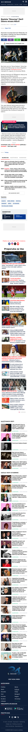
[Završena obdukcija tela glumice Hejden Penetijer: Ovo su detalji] (6, 563)
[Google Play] (19, 708)
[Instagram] (12, 244)
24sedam (3, 146)
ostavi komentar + (19, 216)
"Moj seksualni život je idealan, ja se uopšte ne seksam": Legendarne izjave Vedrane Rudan (18, 426)
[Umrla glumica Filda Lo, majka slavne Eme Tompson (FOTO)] (6, 619)
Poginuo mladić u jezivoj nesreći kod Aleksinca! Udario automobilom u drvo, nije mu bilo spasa (15, 188)
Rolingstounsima (16, 69)
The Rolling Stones (7, 206)
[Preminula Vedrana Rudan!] (6, 446)
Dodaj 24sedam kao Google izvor (15, 43)
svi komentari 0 (7, 217)
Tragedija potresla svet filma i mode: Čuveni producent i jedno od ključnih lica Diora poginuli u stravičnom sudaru (18, 543)
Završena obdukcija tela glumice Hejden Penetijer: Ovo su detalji (19, 561)
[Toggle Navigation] (26, 1)
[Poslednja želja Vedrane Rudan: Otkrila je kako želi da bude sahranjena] (6, 488)
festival (18, 201)
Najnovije (3, 4)
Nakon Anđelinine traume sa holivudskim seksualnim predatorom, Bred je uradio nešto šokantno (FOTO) (19, 534)
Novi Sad (17, 701)
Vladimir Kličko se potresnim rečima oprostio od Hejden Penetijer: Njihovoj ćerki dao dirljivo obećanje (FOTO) (19, 552)
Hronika (3, 696)
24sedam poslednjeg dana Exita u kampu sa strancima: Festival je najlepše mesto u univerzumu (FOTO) (16, 126)
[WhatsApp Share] (17, 39)
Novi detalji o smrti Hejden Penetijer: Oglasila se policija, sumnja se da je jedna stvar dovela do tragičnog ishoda (19, 589)
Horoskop (17, 699)
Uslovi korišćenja (9, 726)
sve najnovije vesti (14, 193)
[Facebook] (9, 244)
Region (17, 696)
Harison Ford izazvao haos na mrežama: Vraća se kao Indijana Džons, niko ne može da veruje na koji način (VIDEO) (19, 608)
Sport (20, 4)
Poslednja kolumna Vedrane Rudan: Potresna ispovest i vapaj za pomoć (19, 496)
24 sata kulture (15, 16)
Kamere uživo (10, 4)
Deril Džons (10, 201)
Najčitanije (14, 158)
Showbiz (25, 4)
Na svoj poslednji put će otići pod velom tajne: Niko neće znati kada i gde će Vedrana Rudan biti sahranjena (19, 506)
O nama (5, 722)
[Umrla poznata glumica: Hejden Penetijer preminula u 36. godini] (6, 516)
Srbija (16, 692)
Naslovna (3, 16)
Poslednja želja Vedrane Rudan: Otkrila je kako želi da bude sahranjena (19, 487)
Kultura (8, 16)
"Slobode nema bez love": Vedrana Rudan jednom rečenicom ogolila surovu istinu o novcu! (19, 599)
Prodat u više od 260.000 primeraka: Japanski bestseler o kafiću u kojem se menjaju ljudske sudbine (19, 655)
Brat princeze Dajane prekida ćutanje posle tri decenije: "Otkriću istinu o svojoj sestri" (19, 454)
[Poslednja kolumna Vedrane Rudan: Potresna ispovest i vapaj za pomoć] (6, 498)
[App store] (8, 708)
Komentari (22, 158)
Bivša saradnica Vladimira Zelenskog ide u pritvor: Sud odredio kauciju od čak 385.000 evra (16, 182)
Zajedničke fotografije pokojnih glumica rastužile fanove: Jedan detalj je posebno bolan (19, 580)
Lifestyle (3, 701)
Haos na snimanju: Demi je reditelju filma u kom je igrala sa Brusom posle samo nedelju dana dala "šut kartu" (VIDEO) (15, 163)
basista (4, 201)
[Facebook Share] (4, 39)
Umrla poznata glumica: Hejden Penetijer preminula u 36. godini (19, 514)
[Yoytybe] (15, 717)
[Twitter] (15, 244)
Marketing (22, 722)
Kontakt (10, 722)
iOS (12, 145)
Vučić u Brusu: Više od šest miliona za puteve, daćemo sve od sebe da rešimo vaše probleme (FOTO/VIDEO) (16, 170)
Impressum (16, 722)
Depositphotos (19, 726)
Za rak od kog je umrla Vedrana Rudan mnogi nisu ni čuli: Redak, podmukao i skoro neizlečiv (19, 436)
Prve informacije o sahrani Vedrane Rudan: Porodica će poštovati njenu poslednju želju (19, 478)
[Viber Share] (11, 39)
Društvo (3, 699)
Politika (16, 4)
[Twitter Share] (24, 39)
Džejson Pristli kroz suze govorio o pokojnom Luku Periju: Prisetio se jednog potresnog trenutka (19, 636)
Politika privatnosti (17, 724)
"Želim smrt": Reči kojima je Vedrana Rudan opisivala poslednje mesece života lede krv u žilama (19, 464)
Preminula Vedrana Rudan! (19, 443)
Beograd (17, 694)
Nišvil (9, 203)
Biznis (16, 687)
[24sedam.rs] (6, 2)
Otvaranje (16, 203)
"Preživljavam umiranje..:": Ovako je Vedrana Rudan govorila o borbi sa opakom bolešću (19, 524)
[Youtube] (18, 244)
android (17, 145)
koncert (4, 203)
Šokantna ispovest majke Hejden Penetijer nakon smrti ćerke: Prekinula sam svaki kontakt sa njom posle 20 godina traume (19, 571)
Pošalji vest (9, 724)
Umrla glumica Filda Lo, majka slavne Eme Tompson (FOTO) (19, 617)
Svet (2, 694)
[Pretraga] (23, 1)
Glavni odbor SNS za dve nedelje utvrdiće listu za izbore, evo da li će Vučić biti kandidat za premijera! (14, 176)
